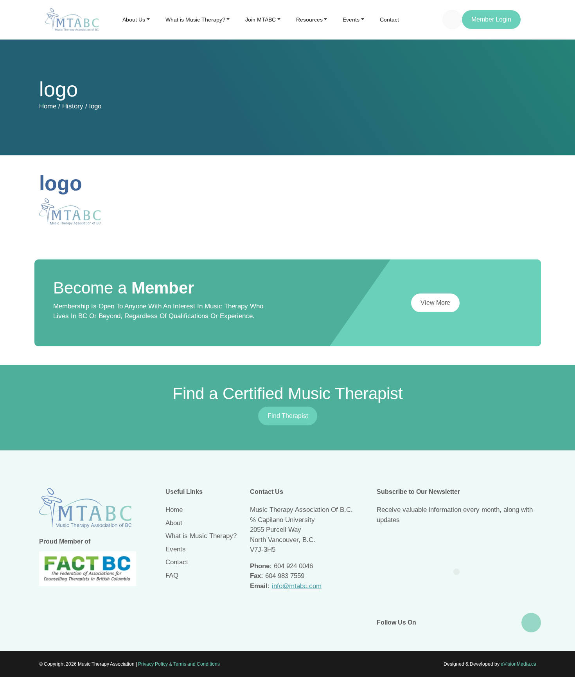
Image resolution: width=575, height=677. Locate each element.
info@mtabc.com (297, 586)
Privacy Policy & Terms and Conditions (179, 664)
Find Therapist (288, 415)
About (173, 523)
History (72, 106)
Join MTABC (260, 19)
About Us (133, 19)
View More (435, 302)
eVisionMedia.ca (518, 664)
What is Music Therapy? (195, 19)
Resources (309, 19)
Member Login (491, 19)
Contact (389, 19)
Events (351, 19)
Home (47, 106)
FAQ (171, 575)
